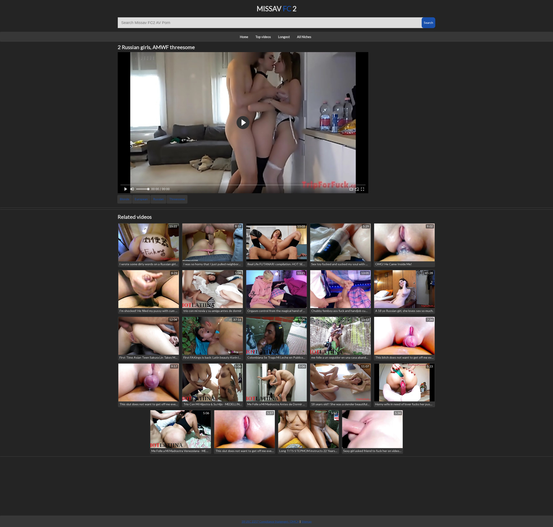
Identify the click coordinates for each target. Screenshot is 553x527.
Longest (284, 37)
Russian (158, 199)
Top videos (263, 37)
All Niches (304, 37)
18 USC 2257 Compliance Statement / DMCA (270, 521)
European (141, 199)
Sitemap (306, 521)
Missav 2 (277, 8)
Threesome (177, 199)
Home (244, 37)
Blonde (124, 199)
